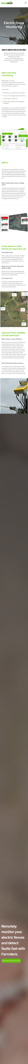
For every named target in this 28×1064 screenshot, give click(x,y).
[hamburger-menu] (26, 3)
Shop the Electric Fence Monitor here (11, 960)
